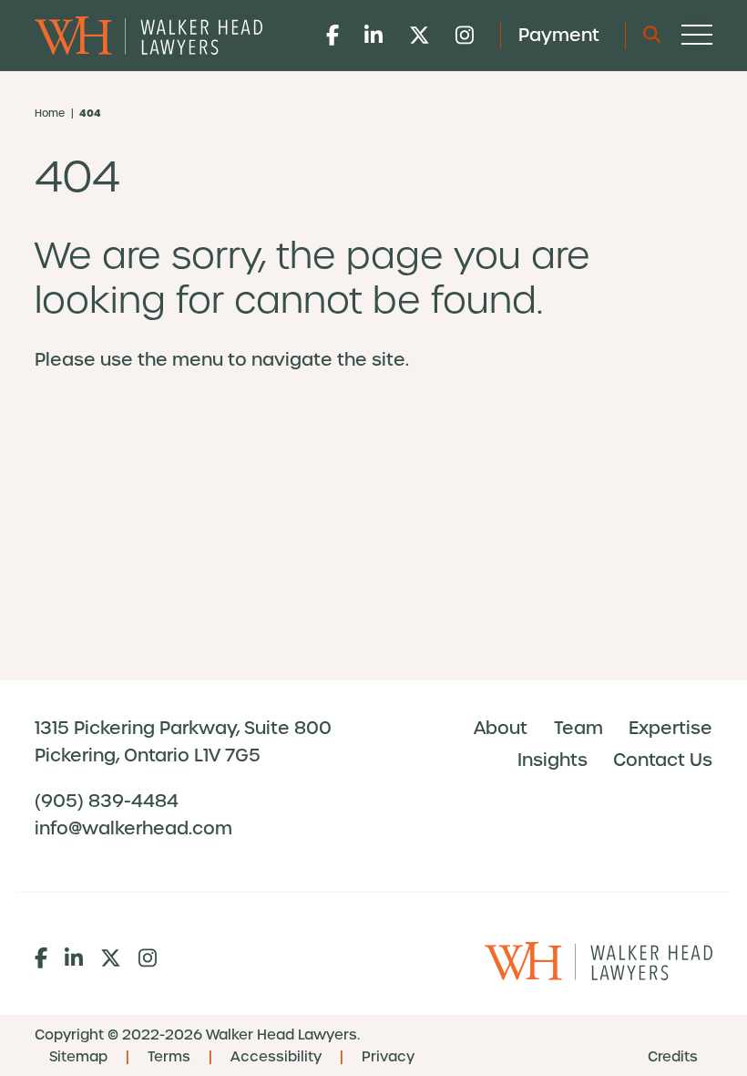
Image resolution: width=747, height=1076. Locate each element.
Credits (673, 1057)
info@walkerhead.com (133, 828)
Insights (552, 760)
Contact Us (662, 760)
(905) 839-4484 (107, 801)
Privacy (388, 1057)
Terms (169, 1057)
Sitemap (78, 1057)
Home (50, 113)
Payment (558, 35)
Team (578, 728)
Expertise (670, 728)
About (500, 728)
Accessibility (276, 1057)
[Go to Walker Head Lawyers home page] (148, 35)
